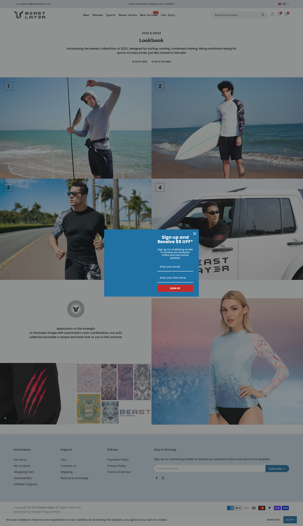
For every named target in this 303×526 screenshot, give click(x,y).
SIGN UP (175, 288)
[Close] (194, 233)
